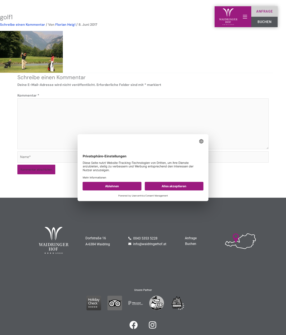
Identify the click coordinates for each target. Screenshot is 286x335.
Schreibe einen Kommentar (22, 24)
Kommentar (28, 95)
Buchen (190, 244)
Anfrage (191, 238)
